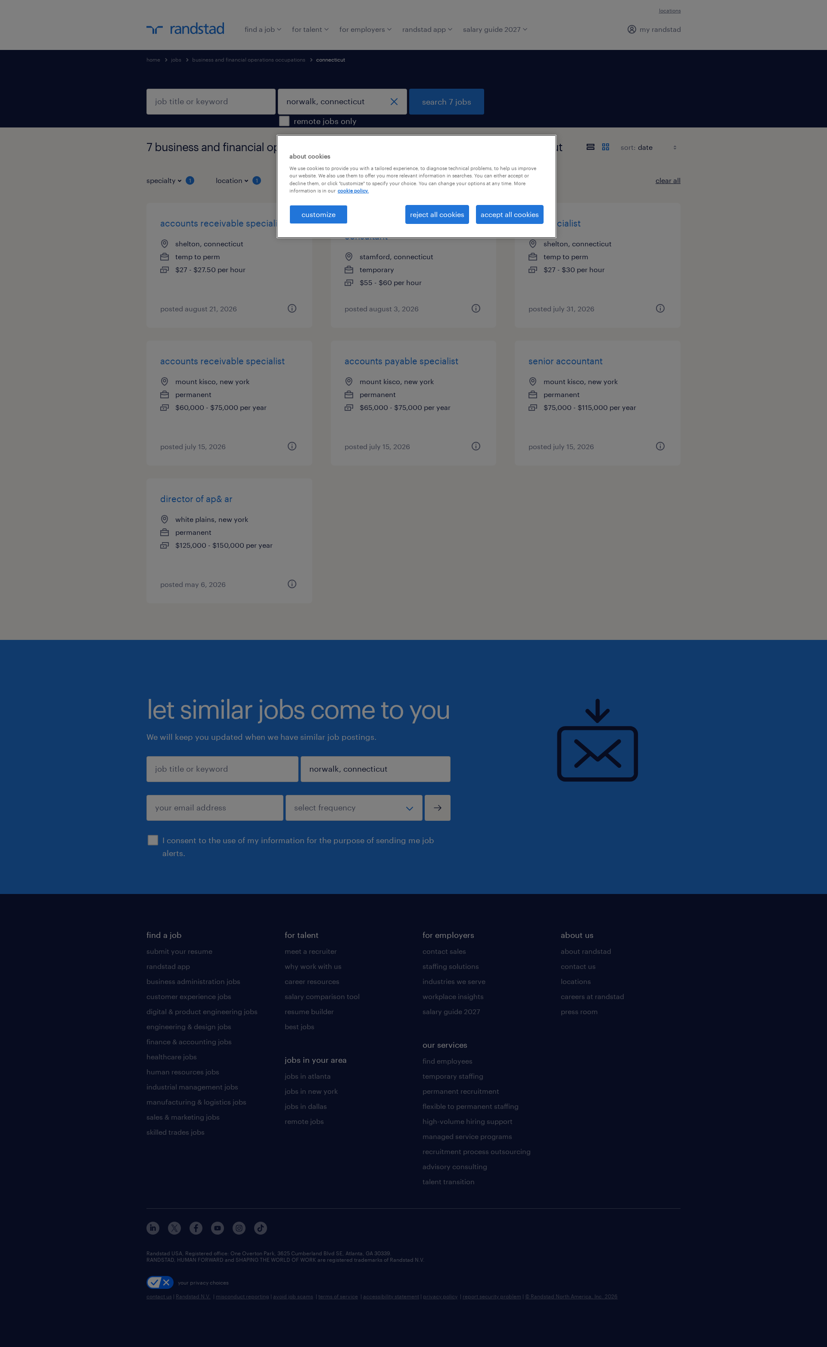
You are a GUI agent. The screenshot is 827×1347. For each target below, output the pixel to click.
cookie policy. (353, 190)
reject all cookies (437, 214)
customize (319, 214)
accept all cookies (510, 214)
